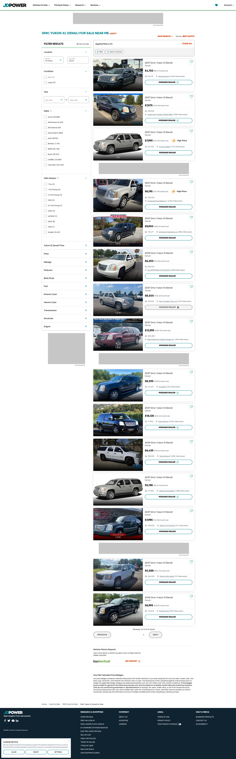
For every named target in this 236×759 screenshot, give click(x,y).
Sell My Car (86, 735)
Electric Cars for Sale (91, 731)
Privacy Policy (163, 720)
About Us (123, 717)
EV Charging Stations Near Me (94, 727)
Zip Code (72, 59)
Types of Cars (87, 745)
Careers (123, 724)
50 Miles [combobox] (49, 60)
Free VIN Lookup (88, 720)
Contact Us (201, 720)
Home (44, 704)
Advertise (123, 720)
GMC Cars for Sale (70, 704)
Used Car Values (88, 738)
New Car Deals (87, 749)
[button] (113, 33)
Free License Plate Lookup (92, 724)
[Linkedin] (17, 720)
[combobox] (54, 100)
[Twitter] (8, 720)
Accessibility (202, 724)
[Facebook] (5, 720)
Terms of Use (163, 717)
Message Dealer (167, 82)
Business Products (205, 717)
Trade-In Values (88, 742)
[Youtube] (13, 720)
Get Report (131, 661)
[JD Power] (13, 713)
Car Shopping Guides (90, 753)
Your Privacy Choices (167, 724)
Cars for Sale (54, 704)
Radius (47, 59)
